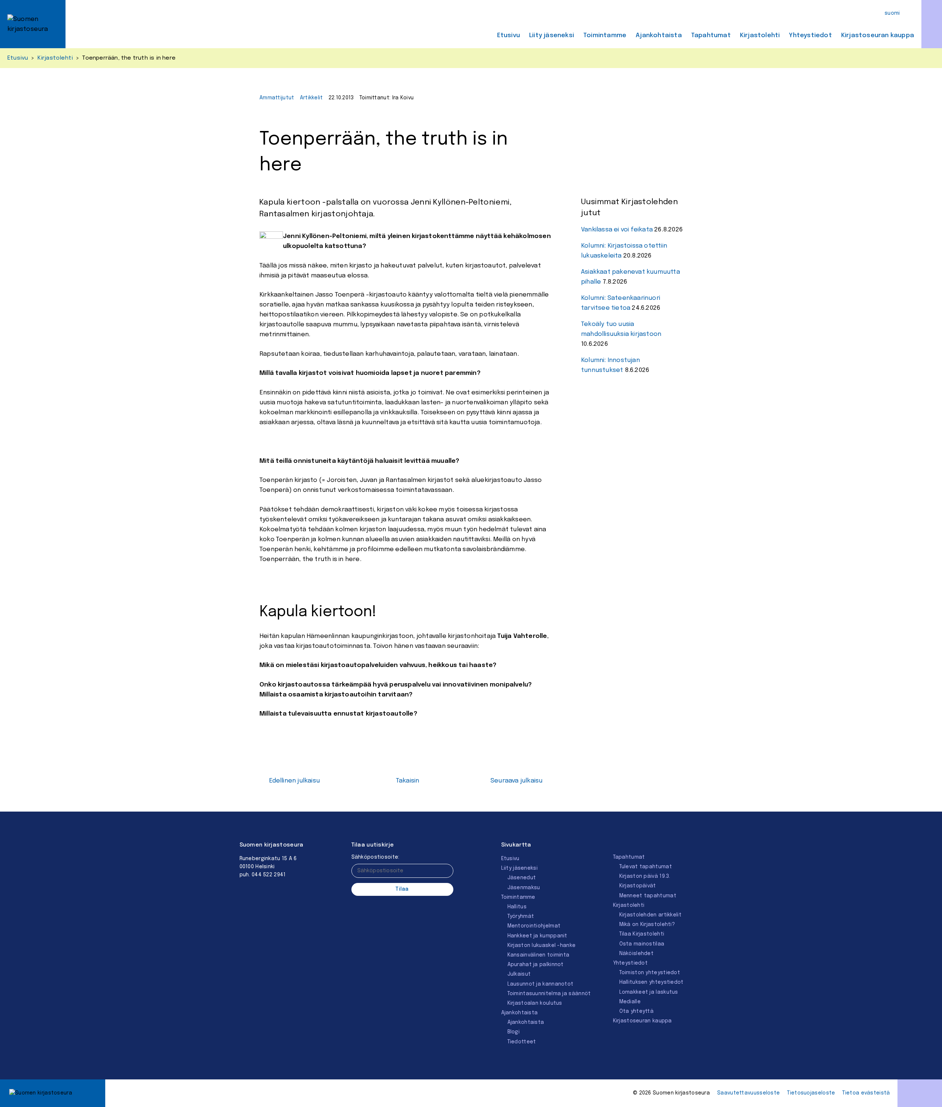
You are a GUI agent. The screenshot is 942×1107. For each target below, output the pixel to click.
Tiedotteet (521, 1041)
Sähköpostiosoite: (375, 857)
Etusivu (508, 35)
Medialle (630, 1001)
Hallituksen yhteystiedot (651, 982)
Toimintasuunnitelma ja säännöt (549, 993)
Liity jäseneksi (551, 35)
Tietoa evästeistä (866, 1093)
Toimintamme (604, 35)
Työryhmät (520, 916)
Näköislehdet (636, 953)
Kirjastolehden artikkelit (650, 915)
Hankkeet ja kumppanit (537, 936)
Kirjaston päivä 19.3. (644, 876)
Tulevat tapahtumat (645, 866)
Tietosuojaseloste (811, 1093)
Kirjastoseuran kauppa (877, 35)
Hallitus (517, 906)
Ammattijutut (276, 97)
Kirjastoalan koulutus (534, 1003)
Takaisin (407, 781)
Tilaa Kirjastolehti (642, 934)
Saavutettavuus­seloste (748, 1093)
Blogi (513, 1032)
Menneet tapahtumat (647, 895)
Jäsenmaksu (523, 887)
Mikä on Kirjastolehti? (647, 924)
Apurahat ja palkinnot (535, 964)
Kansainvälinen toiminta (538, 955)
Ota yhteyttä (636, 1011)
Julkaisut (519, 974)
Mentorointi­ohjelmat (534, 926)
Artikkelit (311, 97)
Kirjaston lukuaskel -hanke (541, 945)
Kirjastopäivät (637, 885)
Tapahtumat (711, 35)
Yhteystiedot (810, 35)
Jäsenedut (521, 877)
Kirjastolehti (760, 35)
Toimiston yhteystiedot (649, 972)
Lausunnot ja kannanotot (540, 984)
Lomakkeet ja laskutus (648, 992)
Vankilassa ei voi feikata (617, 230)
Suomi (892, 13)
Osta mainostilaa (642, 944)
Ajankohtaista (658, 35)
